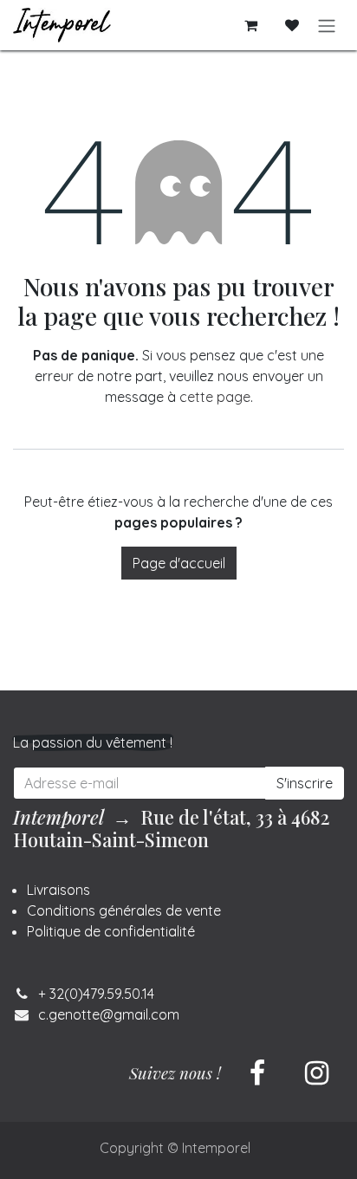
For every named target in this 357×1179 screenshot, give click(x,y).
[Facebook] (257, 1073)
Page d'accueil (179, 563)
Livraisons (58, 889)
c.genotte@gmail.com (108, 1014)
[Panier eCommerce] (250, 25)
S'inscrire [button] (304, 783)
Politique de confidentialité (111, 931)
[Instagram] (316, 1073)
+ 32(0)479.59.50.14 (96, 993)
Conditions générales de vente (124, 910)
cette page (214, 396)
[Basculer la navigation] (326, 25)
